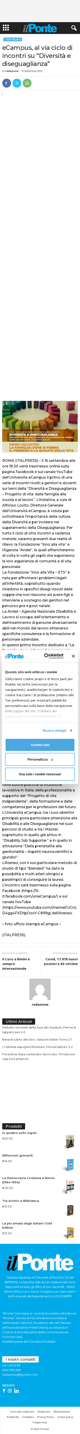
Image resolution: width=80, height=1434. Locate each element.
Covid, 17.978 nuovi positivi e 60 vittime (61, 961)
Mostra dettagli (54, 730)
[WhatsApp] (27, 83)
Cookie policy (65, 1417)
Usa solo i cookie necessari (40, 774)
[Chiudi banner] (73, 656)
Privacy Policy (45, 1417)
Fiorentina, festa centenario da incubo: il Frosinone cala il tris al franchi (38, 1056)
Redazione (44, 1411)
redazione (11, 71)
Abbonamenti (62, 1411)
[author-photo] (40, 989)
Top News (12, 39)
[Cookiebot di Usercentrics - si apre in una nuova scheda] (47, 656)
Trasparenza (39, 1422)
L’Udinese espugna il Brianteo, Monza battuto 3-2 (37, 1047)
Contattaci (28, 1417)
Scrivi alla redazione (22, 1411)
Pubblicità (13, 1417)
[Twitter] (16, 83)
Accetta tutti (40, 744)
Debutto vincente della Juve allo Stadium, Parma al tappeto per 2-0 (39, 1030)
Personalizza (38, 759)
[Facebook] (6, 83)
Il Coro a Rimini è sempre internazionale (16, 964)
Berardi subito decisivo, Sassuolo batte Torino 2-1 (37, 1039)
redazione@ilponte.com (20, 1374)
